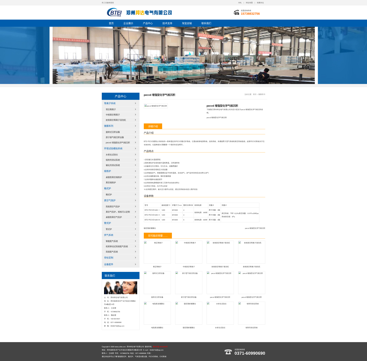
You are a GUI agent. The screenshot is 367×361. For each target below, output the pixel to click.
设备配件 (108, 264)
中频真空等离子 (189, 266)
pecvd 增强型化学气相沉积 (255, 228)
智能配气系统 (112, 241)
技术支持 (167, 23)
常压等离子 (157, 266)
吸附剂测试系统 (252, 327)
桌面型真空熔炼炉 (114, 177)
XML (240, 2)
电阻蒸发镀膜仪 (157, 327)
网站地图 (249, 2)
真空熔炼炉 (111, 182)
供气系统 (108, 235)
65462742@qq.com (117, 326)
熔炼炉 (107, 171)
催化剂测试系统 (113, 165)
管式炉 (107, 223)
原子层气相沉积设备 (189, 297)
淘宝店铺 (187, 23)
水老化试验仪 (220, 327)
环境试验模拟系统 (113, 148)
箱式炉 (107, 188)
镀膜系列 (261, 94)
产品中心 (148, 23)
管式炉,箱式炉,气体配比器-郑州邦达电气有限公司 (137, 12)
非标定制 (108, 257)
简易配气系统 (112, 251)
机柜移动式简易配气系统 (117, 246)
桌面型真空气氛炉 (114, 217)
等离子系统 (110, 103)
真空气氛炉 (110, 200)
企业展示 (128, 23)
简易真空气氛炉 (113, 206)
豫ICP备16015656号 (160, 346)
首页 (111, 23)
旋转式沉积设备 (157, 297)
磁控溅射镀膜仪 (150, 228)
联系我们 (206, 23)
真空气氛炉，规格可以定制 (118, 211)
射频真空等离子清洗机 (220, 266)
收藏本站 (260, 2)
